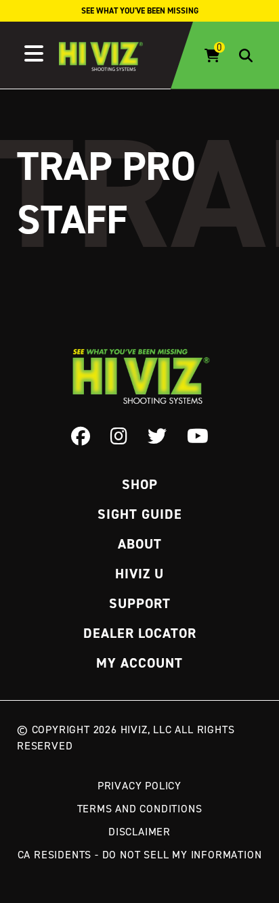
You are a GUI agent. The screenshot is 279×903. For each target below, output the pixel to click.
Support (140, 603)
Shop (140, 484)
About (140, 544)
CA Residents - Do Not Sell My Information (140, 854)
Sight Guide (140, 514)
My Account (139, 663)
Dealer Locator (139, 633)
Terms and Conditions (139, 808)
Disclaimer (139, 831)
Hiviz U (139, 573)
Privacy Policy (139, 785)
